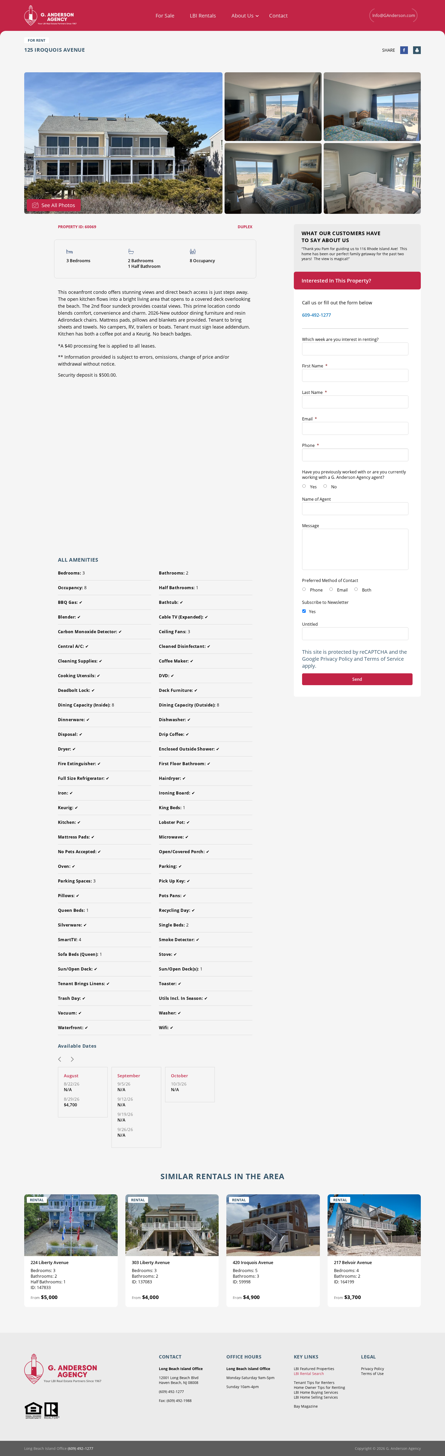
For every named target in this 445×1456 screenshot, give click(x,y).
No (334, 487)
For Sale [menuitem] (165, 15)
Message (310, 525)
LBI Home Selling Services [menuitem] (316, 1397)
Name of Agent (316, 499)
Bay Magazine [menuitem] (306, 1406)
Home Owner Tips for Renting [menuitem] (319, 1387)
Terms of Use (372, 1373)
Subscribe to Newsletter (325, 602)
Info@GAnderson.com (393, 15)
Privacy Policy (336, 658)
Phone (310, 445)
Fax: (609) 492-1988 (175, 1400)
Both (366, 590)
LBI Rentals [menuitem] (203, 15)
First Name (315, 366)
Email (309, 419)
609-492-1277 (316, 315)
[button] (59, 1060)
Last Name (314, 392)
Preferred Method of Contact (330, 580)
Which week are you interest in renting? (340, 339)
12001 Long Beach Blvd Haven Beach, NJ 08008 (179, 1380)
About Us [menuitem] (243, 15)
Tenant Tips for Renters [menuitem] (314, 1382)
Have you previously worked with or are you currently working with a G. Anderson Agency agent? (354, 474)
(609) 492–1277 (80, 1448)
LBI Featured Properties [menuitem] (314, 1368)
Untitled (310, 624)
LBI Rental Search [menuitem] (309, 1373)
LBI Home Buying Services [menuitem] (316, 1392)
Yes (313, 487)
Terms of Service (384, 658)
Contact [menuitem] (278, 15)
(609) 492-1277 (171, 1391)
